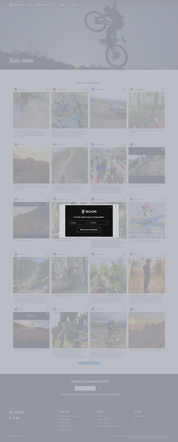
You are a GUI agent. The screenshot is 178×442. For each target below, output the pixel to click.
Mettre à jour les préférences (89, 230)
